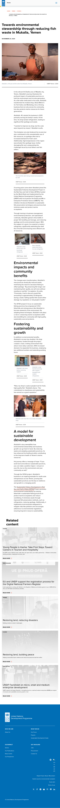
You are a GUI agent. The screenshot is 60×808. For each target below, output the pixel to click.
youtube (44, 789)
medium (51, 789)
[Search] (54, 765)
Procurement (34, 751)
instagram (40, 789)
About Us (7, 732)
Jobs (32, 748)
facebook (37, 789)
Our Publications (9, 751)
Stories (19, 11)
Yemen (9, 2)
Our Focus (34, 732)
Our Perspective (9, 757)
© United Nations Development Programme (17, 799)
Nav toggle (56, 3)
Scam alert (52, 782)
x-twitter (33, 789)
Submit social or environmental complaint (43, 779)
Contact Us (34, 754)
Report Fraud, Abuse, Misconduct (46, 776)
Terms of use (51, 785)
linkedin (54, 789)
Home (8, 11)
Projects (33, 735)
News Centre (8, 754)
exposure (47, 789)
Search (54, 3)
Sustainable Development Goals (39, 738)
